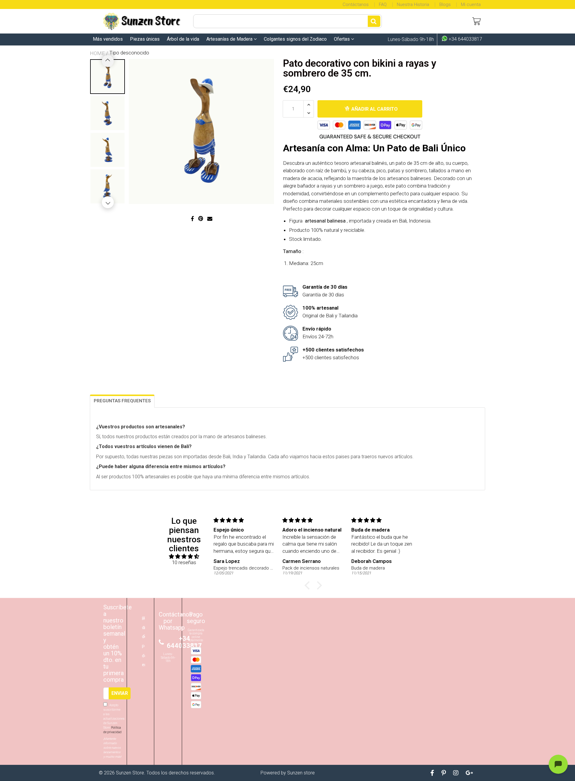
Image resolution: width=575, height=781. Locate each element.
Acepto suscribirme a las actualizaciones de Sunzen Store (112, 719)
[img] (184, 556)
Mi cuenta (471, 4)
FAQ (383, 4)
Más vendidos (108, 39)
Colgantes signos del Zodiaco (295, 39)
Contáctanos (356, 4)
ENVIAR (119, 693)
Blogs (445, 4)
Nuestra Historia (413, 4)
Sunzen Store (130, 773)
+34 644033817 (464, 39)
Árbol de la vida (183, 39)
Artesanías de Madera (230, 39)
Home (97, 53)
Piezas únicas (145, 39)
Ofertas (342, 39)
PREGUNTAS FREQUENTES (122, 401)
